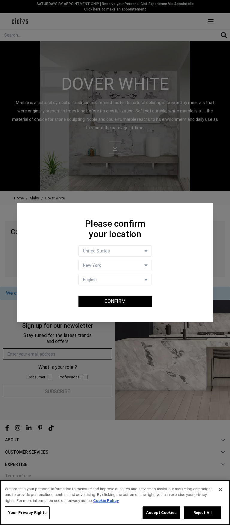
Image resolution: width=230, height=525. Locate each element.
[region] (115, 502)
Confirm (115, 301)
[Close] (220, 489)
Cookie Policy (106, 500)
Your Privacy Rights (27, 512)
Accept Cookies (161, 512)
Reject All (202, 512)
